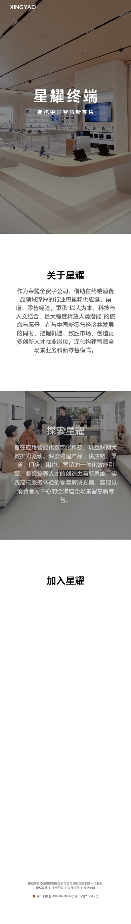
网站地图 (89, 888)
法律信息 (73, 888)
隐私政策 (42, 888)
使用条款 (57, 888)
